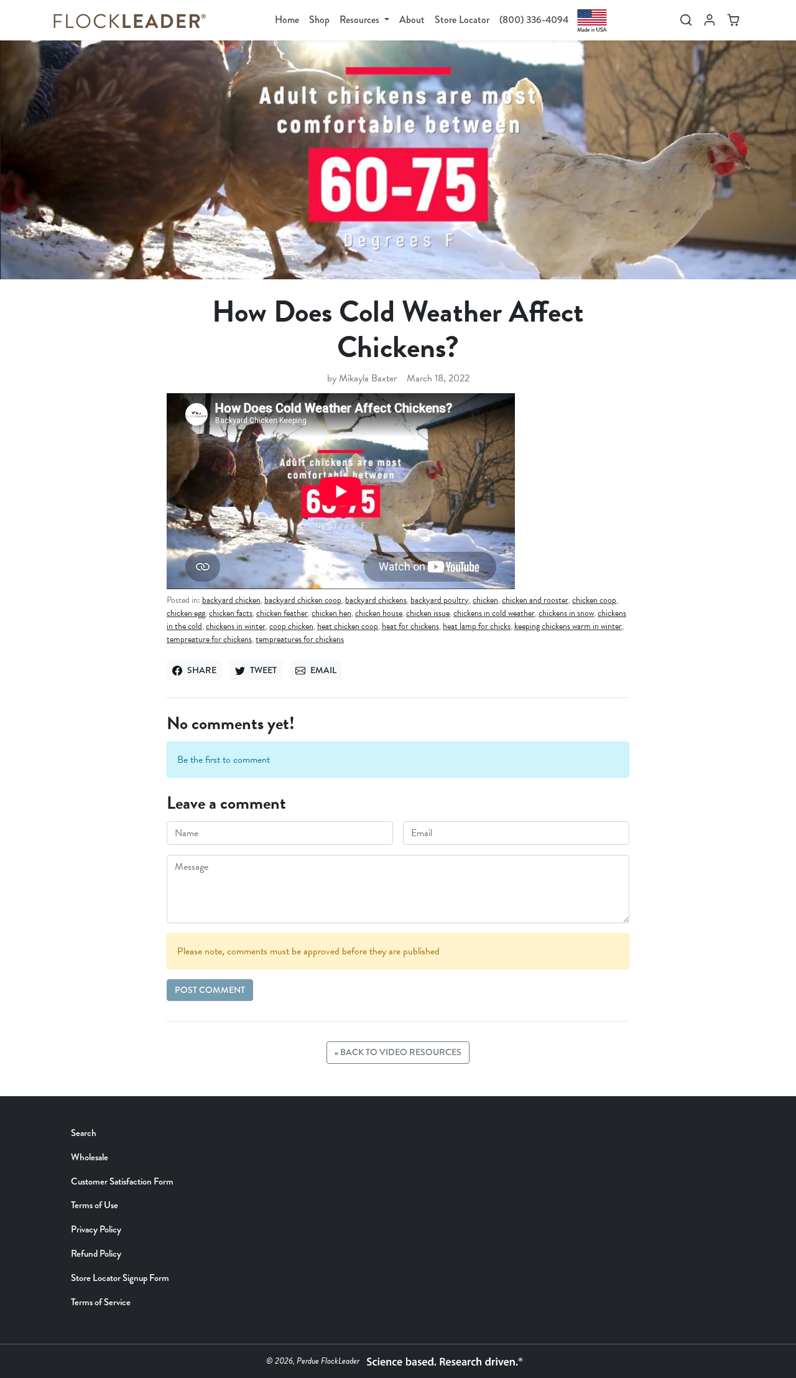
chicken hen (331, 613)
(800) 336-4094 (533, 19)
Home (287, 19)
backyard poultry (439, 600)
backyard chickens (376, 600)
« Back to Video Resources (398, 1052)
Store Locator (462, 19)
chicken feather (282, 613)
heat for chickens (410, 626)
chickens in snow (566, 613)
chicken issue (428, 613)
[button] (686, 20)
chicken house (378, 613)
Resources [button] (361, 19)
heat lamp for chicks (477, 626)
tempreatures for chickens (300, 639)
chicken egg (186, 613)
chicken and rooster (535, 600)
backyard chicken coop (302, 600)
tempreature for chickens (209, 639)
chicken (485, 600)
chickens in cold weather (494, 613)
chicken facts (230, 613)
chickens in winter (236, 626)
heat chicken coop (347, 626)
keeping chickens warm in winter (568, 626)
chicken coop (594, 600)
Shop (319, 19)
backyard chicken (231, 600)
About (412, 19)
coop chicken (291, 626)
